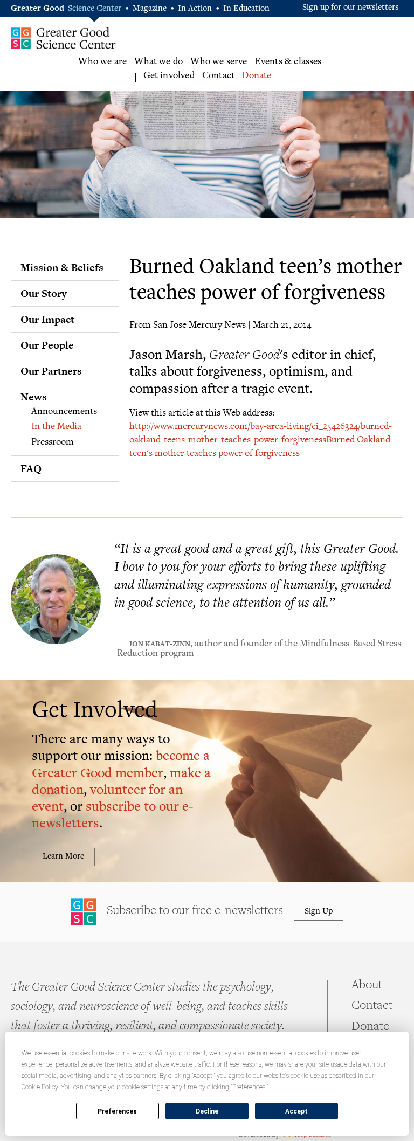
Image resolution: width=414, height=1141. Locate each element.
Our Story (43, 293)
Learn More (63, 856)
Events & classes (288, 62)
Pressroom (52, 442)
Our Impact (47, 319)
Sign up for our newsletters (350, 7)
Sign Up (319, 911)
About (366, 985)
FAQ (31, 468)
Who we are (102, 62)
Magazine (150, 8)
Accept (296, 1111)
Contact (218, 76)
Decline (207, 1111)
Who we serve (218, 62)
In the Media (56, 427)
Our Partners (51, 370)
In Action (195, 8)
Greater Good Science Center (63, 37)
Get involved (169, 76)
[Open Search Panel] (403, 70)
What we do (158, 62)
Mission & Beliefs (62, 267)
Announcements (64, 412)
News (33, 396)
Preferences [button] (248, 1087)
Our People (47, 344)
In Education (246, 8)
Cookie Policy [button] (40, 1087)
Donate (256, 76)
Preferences (117, 1111)
